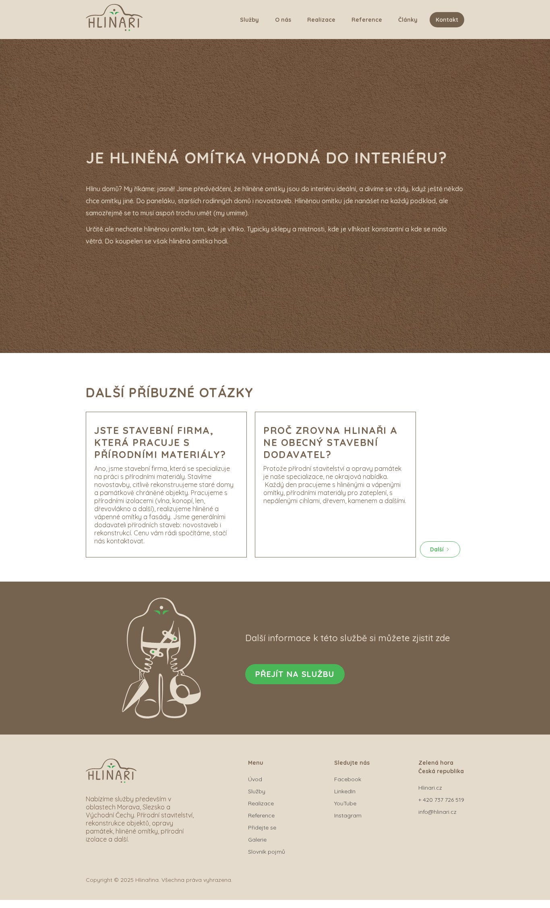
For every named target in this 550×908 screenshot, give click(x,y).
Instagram (348, 815)
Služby (249, 19)
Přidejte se (262, 827)
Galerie (257, 839)
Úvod (255, 779)
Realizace (321, 19)
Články (408, 19)
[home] (114, 19)
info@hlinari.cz (437, 811)
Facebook (347, 779)
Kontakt (447, 19)
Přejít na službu (295, 674)
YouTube (345, 803)
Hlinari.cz (430, 787)
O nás (283, 19)
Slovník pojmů (266, 851)
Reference (367, 19)
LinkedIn (345, 791)
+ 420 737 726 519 (441, 799)
